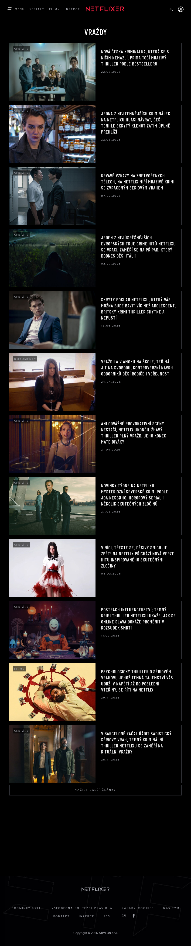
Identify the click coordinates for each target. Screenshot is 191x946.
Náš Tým (171, 908)
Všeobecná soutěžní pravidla (82, 908)
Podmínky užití (27, 908)
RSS (107, 916)
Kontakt (61, 916)
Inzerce (86, 916)
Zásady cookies (138, 908)
